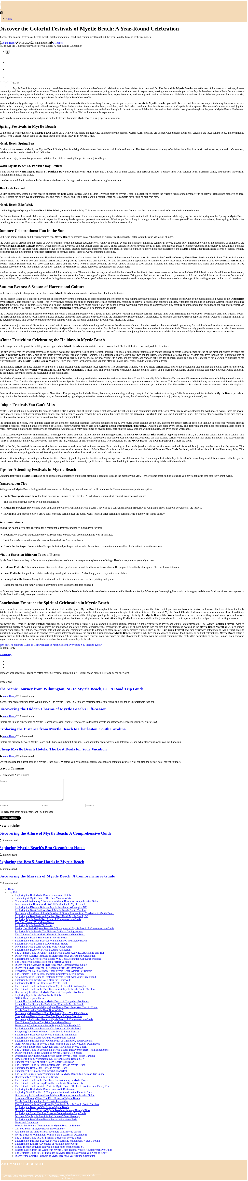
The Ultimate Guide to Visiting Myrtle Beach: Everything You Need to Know (56, 1007)
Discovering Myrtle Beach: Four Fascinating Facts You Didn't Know (51, 1013)
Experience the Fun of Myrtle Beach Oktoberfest (41, 1070)
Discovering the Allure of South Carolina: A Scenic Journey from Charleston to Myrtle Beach (64, 913)
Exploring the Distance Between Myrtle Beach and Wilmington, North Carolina (57, 1140)
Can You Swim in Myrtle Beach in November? (40, 1128)
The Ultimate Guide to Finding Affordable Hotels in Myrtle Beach (50, 1064)
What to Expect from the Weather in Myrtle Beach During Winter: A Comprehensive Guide (63, 1149)
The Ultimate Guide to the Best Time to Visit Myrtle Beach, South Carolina (55, 989)
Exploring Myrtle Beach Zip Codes (33, 925)
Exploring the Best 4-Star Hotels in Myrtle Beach (41, 937)
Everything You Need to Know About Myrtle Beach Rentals (47, 1031)
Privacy (69, 1178)
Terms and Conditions (26, 1122)
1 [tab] (7, 52)
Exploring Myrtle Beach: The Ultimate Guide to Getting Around (49, 931)
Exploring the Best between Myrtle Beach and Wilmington (46, 1034)
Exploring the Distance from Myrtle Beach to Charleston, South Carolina (53, 1040)
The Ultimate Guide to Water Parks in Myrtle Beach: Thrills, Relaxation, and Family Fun (62, 1086)
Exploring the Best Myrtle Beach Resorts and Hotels (43, 895)
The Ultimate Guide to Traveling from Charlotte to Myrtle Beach (49, 973)
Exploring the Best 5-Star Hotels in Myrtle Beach (41, 1067)
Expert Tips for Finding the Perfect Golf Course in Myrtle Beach (49, 1004)
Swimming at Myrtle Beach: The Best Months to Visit (43, 898)
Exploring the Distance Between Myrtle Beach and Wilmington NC (51, 907)
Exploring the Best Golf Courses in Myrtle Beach (41, 983)
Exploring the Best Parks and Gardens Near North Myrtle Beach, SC (51, 916)
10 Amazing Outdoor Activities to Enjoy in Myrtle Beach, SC (47, 1025)
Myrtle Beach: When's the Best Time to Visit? (39, 1010)
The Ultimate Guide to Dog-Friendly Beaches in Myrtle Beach (48, 1137)
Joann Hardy (9, 42)
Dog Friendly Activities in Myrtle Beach (36, 1077)
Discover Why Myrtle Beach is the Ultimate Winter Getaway (47, 1116)
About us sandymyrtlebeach (80, 1175)
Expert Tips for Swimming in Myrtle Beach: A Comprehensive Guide (52, 1001)
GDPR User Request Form (29, 998)
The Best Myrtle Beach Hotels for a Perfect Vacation (43, 961)
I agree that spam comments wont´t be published (27, 811)
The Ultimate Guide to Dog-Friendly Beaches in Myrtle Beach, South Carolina (57, 1104)
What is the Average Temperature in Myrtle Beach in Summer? (48, 1125)
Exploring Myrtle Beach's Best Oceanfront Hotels (41, 943)
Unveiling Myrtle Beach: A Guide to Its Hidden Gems (43, 946)
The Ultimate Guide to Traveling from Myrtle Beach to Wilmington (50, 986)
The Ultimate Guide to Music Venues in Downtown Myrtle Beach (50, 934)
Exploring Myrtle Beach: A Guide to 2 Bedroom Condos (45, 1037)
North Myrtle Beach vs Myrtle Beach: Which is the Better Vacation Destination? (57, 1043)
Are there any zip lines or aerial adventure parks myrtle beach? (48, 1131)
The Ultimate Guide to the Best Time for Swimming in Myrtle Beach (51, 1080)
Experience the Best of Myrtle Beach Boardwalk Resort (44, 1061)
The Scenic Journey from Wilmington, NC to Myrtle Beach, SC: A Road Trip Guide (59, 1074)
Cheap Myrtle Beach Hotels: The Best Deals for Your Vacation (48, 1016)
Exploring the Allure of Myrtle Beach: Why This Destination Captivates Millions (58, 958)
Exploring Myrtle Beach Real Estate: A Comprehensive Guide (48, 919)
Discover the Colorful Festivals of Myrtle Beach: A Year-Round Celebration (55, 955)
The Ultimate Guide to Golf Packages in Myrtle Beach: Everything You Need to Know (61, 1152)
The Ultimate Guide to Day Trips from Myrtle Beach (43, 1022)
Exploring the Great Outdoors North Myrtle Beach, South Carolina (50, 910)
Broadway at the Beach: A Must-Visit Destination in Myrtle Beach (50, 904)
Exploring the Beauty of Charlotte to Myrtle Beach (42, 1107)
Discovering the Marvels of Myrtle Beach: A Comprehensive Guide (51, 964)
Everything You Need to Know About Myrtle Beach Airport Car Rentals (53, 970)
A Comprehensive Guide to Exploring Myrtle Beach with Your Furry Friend (55, 976)
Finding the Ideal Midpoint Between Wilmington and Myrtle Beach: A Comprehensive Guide (64, 928)
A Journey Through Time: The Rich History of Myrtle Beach (47, 1098)
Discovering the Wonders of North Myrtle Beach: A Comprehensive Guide (54, 1095)
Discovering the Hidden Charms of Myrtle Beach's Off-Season (48, 1052)
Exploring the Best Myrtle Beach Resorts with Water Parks (46, 1119)
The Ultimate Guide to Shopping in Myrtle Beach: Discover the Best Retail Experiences (61, 1049)
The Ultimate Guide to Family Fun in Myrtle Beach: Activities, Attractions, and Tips (59, 952)
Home (9, 18)
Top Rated (13, 892)
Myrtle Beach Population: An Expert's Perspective (41, 1101)
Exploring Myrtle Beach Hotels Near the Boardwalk (43, 980)
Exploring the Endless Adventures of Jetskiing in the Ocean (46, 1143)
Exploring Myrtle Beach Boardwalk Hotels (38, 995)
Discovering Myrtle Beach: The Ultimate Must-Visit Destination (49, 967)
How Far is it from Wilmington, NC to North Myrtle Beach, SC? (49, 1058)
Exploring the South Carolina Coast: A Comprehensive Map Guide (50, 1113)
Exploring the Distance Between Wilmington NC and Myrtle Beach (51, 940)
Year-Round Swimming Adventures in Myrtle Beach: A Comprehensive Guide (57, 901)
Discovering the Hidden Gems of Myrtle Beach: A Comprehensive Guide (54, 1019)
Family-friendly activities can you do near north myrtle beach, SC (49, 1146)
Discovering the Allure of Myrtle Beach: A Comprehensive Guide (50, 992)
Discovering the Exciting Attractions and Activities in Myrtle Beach (51, 1046)
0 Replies (58, 42)
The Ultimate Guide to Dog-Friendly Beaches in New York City (49, 1083)
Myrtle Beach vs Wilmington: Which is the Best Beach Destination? (51, 1134)
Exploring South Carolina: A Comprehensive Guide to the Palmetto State (53, 1092)
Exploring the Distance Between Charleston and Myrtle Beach (48, 1028)
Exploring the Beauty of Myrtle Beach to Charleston (43, 949)
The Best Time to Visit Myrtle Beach (34, 922)
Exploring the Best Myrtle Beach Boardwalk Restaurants (45, 1089)
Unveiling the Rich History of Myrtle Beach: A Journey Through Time (52, 1110)
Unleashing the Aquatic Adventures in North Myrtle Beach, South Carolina (55, 1055)
